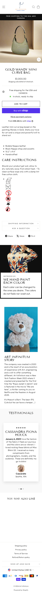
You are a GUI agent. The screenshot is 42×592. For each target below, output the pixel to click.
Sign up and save (20, 564)
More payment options (21, 116)
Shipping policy (21, 546)
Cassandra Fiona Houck (21, 433)
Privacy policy (21, 549)
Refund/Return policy (21, 557)
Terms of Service (21, 553)
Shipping (12, 82)
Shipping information (21, 223)
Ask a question (21, 228)
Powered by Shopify (21, 590)
